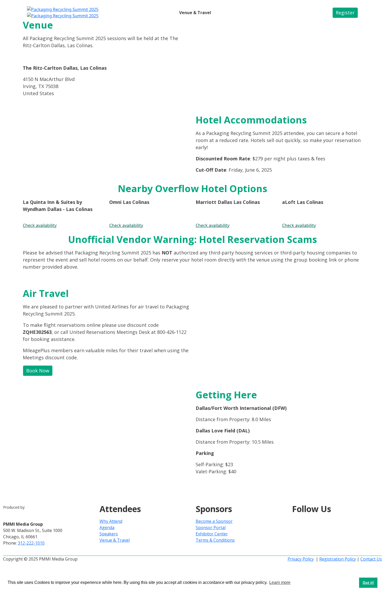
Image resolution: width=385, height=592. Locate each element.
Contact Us (371, 559)
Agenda (107, 527)
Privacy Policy (301, 559)
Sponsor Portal (211, 527)
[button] (345, 12)
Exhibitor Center (212, 534)
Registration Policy (337, 559)
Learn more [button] (279, 582)
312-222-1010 (31, 543)
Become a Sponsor (214, 521)
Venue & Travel (195, 12)
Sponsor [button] (163, 12)
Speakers (109, 534)
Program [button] (138, 12)
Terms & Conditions (215, 540)
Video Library (229, 12)
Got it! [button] (368, 582)
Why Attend (111, 521)
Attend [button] (114, 12)
